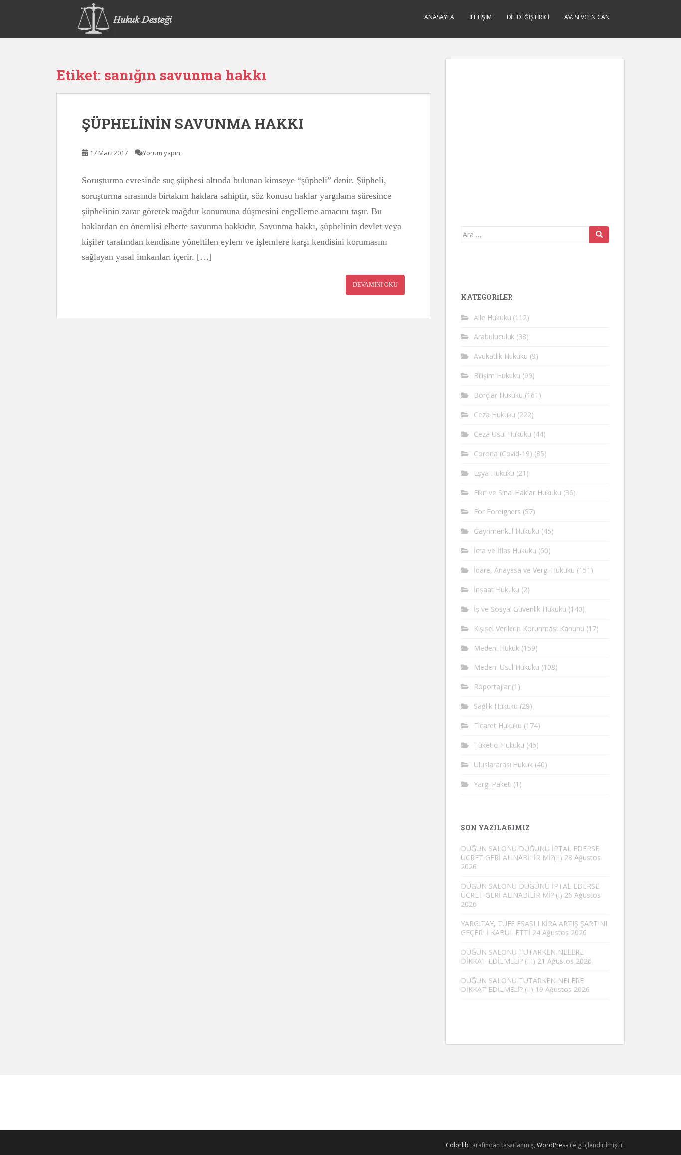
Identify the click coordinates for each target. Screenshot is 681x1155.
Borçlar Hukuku (498, 395)
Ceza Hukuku (494, 414)
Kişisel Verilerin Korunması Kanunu (529, 628)
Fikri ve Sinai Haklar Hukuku (517, 492)
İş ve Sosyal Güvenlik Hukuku (520, 609)
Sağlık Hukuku (496, 706)
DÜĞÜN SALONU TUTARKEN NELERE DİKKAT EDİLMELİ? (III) (522, 956)
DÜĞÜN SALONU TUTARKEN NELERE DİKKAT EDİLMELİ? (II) (522, 985)
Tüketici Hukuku (499, 745)
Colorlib (457, 1145)
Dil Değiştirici (528, 17)
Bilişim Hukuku (497, 375)
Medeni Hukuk (496, 648)
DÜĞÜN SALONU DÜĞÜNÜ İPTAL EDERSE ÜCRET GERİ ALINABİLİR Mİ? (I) (530, 890)
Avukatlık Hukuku (501, 356)
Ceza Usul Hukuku (502, 434)
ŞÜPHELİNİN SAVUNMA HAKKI (192, 123)
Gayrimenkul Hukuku (506, 531)
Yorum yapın (161, 152)
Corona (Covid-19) (503, 453)
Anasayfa (439, 17)
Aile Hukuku (492, 317)
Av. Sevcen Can (587, 17)
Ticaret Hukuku (498, 725)
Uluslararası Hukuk (503, 764)
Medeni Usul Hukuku (506, 667)
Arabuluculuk (494, 336)
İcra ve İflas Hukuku (505, 550)
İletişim (480, 17)
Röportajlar (492, 686)
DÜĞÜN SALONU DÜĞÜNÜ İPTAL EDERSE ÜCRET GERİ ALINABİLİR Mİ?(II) (530, 853)
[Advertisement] (535, 135)
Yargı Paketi (492, 784)
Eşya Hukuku (494, 473)
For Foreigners (497, 511)
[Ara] (599, 234)
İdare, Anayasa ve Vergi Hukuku (524, 570)
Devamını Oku (375, 284)
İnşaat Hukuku (496, 589)
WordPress (552, 1145)
